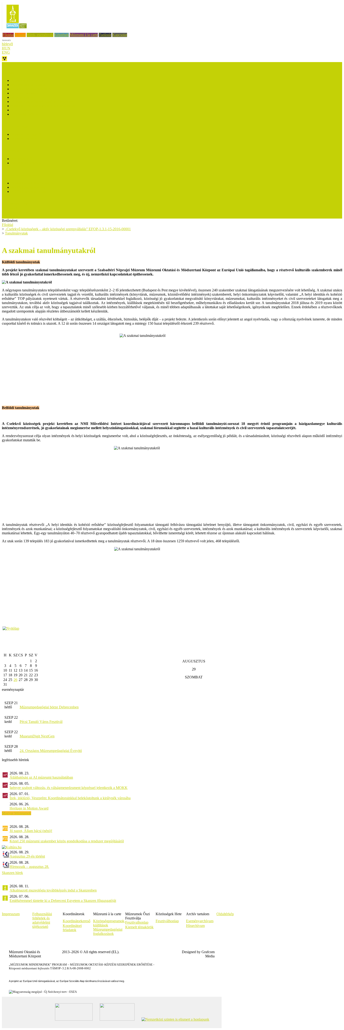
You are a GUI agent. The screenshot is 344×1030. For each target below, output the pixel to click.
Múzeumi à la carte (84, 35)
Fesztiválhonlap (167, 921)
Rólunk (20, 35)
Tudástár (105, 35)
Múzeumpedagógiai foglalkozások (107, 931)
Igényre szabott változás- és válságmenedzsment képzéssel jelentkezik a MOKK (69, 788)
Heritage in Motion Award (29, 808)
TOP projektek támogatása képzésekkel (31, 64)
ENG (6, 52)
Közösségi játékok (24, 114)
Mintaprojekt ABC (25, 139)
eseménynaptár (13, 690)
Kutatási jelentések (25, 93)
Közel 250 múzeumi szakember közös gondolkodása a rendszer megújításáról (67, 841)
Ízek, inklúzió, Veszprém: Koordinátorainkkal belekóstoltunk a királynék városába (70, 798)
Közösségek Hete (15, 204)
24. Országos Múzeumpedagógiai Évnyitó (51, 751)
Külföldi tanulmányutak (28, 191)
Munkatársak (11, 216)
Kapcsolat (119, 35)
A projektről (11, 68)
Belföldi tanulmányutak (28, 187)
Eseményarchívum (199, 921)
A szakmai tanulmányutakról (32, 183)
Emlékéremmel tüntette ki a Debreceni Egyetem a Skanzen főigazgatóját (63, 901)
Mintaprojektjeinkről (26, 134)
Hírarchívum (195, 926)
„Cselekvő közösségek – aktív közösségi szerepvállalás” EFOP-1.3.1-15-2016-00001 (68, 229)
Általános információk (27, 80)
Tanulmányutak (16, 233)
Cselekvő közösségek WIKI (32, 89)
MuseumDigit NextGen (37, 736)
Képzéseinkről (22, 159)
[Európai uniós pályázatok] (11, 628)
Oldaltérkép (225, 914)
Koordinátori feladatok (72, 928)
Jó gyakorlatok (22, 97)
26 (15, 680)
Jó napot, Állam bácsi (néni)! (31, 831)
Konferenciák (21, 110)
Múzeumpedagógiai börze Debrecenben (49, 707)
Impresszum (11, 914)
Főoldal (8, 35)
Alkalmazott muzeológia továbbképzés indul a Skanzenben (53, 890)
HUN (6, 48)
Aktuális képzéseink (26, 163)
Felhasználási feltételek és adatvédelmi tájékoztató (42, 920)
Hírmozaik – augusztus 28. (29, 867)
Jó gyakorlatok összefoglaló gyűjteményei (42, 102)
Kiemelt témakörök (139, 927)
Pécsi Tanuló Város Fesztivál (41, 722)
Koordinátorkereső (76, 921)
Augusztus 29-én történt (27, 856)
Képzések (61, 35)
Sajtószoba (10, 208)
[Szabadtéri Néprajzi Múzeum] (16, 30)
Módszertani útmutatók (28, 85)
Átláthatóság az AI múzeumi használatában (41, 777)
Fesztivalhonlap (136, 922)
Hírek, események (40, 35)
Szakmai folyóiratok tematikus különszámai (43, 106)
